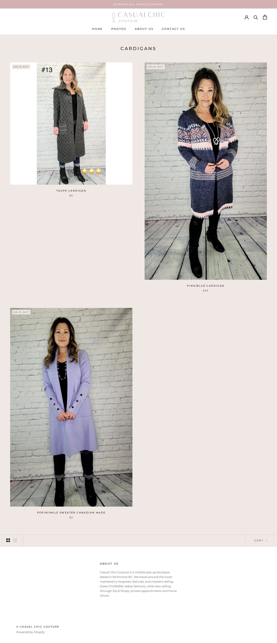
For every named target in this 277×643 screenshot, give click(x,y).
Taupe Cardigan (71, 190)
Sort (259, 540)
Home (97, 28)
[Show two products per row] (8, 540)
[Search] (256, 17)
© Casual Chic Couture (37, 626)
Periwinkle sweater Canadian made (71, 512)
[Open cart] (265, 17)
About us (144, 28)
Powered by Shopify (30, 632)
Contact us (173, 28)
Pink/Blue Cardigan (205, 285)
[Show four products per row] (15, 540)
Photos (118, 28)
